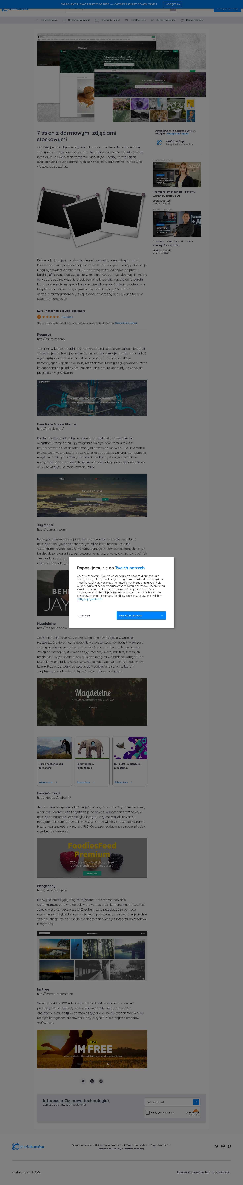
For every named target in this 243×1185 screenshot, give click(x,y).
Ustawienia (84, 615)
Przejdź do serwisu (130, 615)
